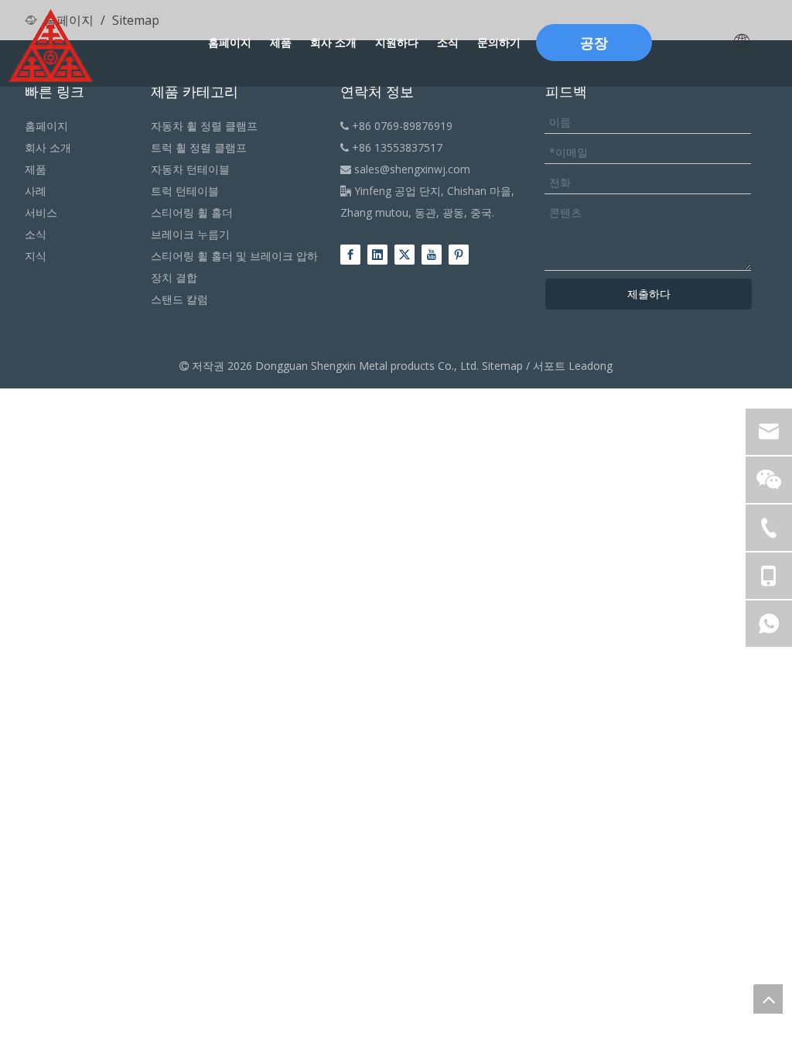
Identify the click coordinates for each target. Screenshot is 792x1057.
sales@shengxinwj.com (405, 169)
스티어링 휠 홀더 (192, 212)
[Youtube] (432, 254)
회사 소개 (48, 147)
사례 (35, 190)
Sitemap (502, 365)
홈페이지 (46, 125)
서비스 (41, 212)
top (768, 999)
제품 (35, 169)
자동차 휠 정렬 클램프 (204, 125)
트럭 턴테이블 (185, 190)
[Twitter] (404, 254)
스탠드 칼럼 (179, 299)
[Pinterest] (459, 254)
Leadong (590, 365)
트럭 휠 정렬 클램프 (199, 147)
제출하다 (649, 293)
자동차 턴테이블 (190, 169)
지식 (35, 255)
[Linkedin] (377, 254)
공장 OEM (594, 47)
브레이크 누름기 (190, 234)
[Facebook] (350, 254)
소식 (35, 234)
